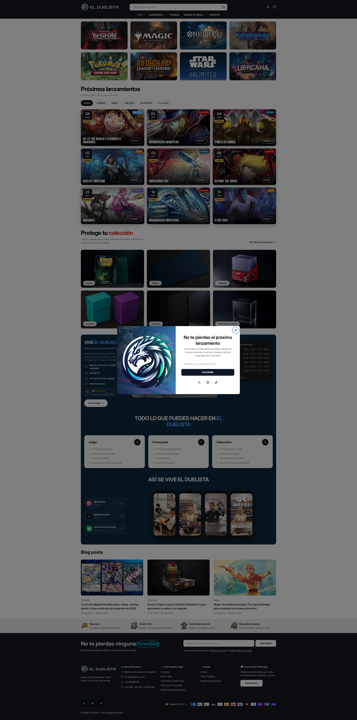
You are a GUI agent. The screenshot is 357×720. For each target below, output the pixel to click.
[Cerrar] (235, 330)
